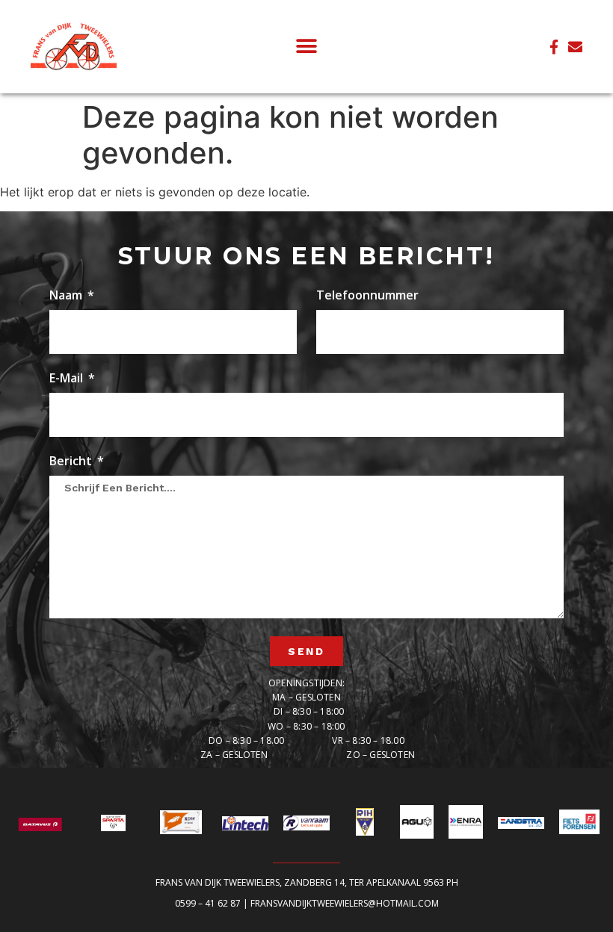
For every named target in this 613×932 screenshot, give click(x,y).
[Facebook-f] (554, 47)
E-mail (67, 379)
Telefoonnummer (367, 296)
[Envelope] (575, 47)
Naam (67, 296)
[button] (306, 46)
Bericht (72, 462)
